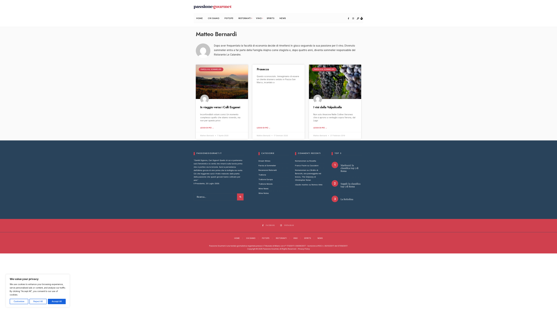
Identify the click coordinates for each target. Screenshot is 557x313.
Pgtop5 (229, 18)
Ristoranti (244, 18)
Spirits (270, 18)
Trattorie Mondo (265, 184)
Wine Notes (263, 193)
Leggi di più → (207, 128)
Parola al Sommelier (267, 165)
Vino (259, 18)
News (283, 18)
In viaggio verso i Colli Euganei (220, 107)
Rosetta (312, 161)
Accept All (57, 301)
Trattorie (262, 175)
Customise (19, 301)
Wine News (263, 189)
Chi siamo (213, 18)
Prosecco (263, 69)
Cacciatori (314, 165)
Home (199, 18)
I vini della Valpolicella (327, 107)
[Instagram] (353, 19)
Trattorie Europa (265, 179)
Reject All (38, 301)
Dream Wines (264, 161)
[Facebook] (348, 19)
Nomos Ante (317, 185)
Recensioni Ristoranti (267, 170)
